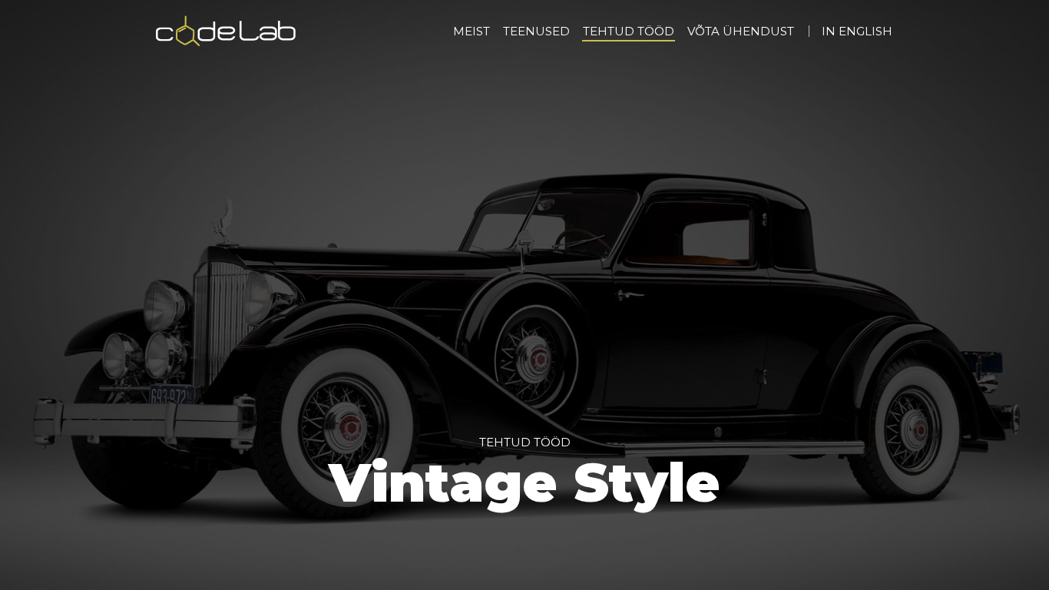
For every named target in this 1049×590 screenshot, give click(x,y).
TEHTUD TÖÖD (628, 31)
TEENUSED (536, 31)
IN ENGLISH (857, 31)
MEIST (471, 31)
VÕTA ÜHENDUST (740, 31)
